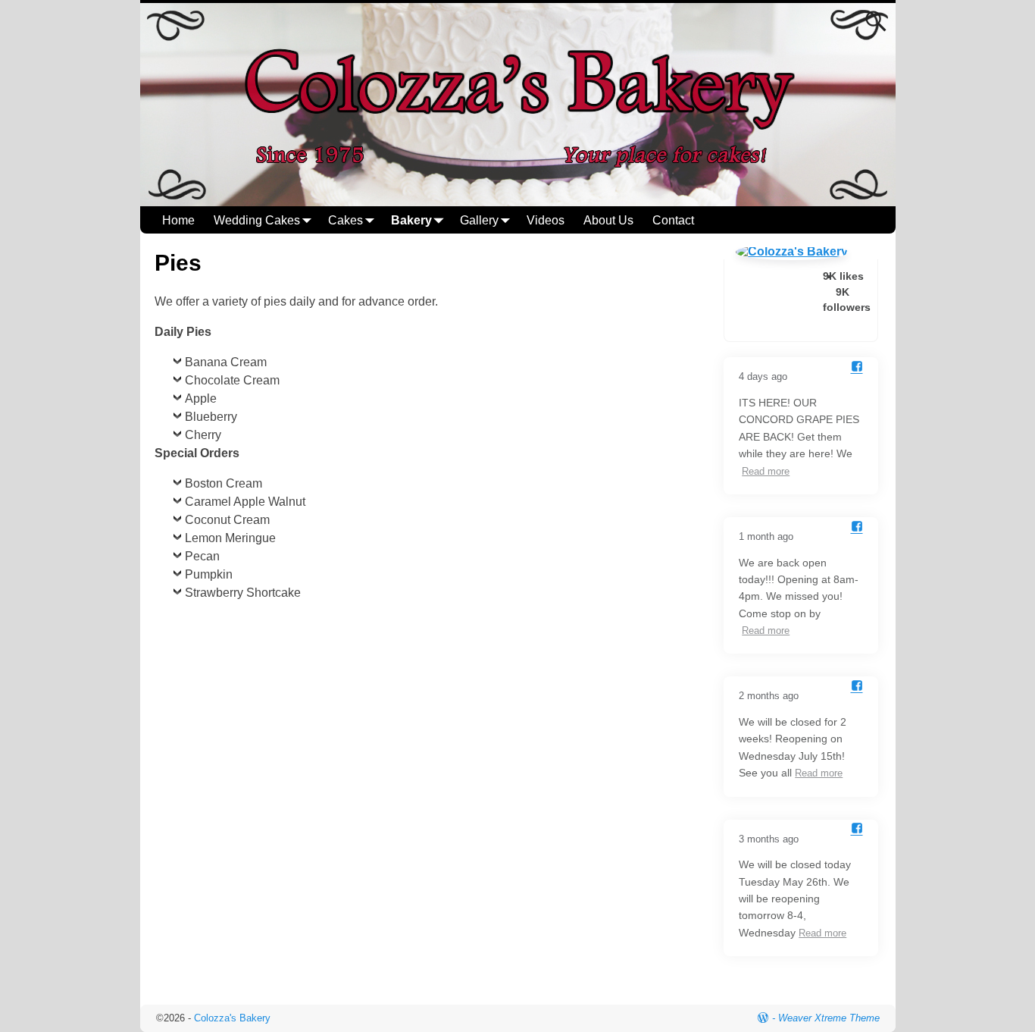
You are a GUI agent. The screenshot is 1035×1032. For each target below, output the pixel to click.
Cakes (345, 220)
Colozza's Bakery (232, 1018)
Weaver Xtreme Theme (829, 1018)
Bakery (411, 220)
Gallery (479, 220)
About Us (608, 220)
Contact (673, 220)
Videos (545, 220)
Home (178, 220)
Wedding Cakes (257, 220)
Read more (766, 471)
